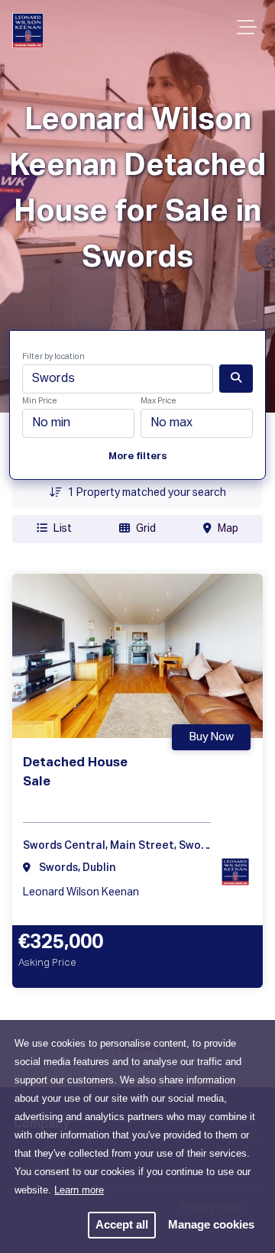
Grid (146, 528)
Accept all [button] (121, 1224)
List (62, 528)
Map (228, 528)
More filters (137, 456)
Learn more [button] (79, 1190)
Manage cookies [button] (211, 1224)
